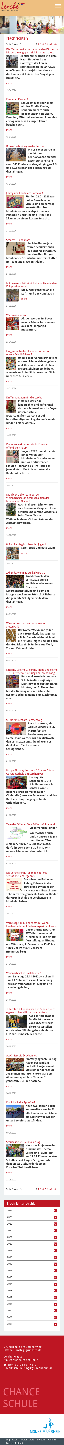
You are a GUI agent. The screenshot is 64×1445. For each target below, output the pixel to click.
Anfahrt (52, 1439)
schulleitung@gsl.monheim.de (33, 1368)
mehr (9, 83)
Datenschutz (27, 1439)
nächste (53, 44)
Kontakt (41, 1439)
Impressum (12, 1439)
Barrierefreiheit (14, 1443)
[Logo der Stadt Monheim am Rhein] (45, 1425)
